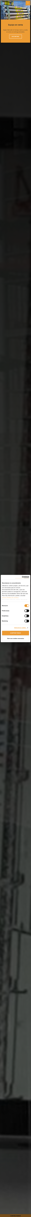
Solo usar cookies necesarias (15, 638)
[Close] (28, 3)
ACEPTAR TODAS (15, 633)
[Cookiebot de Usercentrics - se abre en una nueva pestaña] (22, 577)
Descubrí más (15, 36)
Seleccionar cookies (20, 627)
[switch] (25, 610)
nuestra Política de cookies (10, 597)
